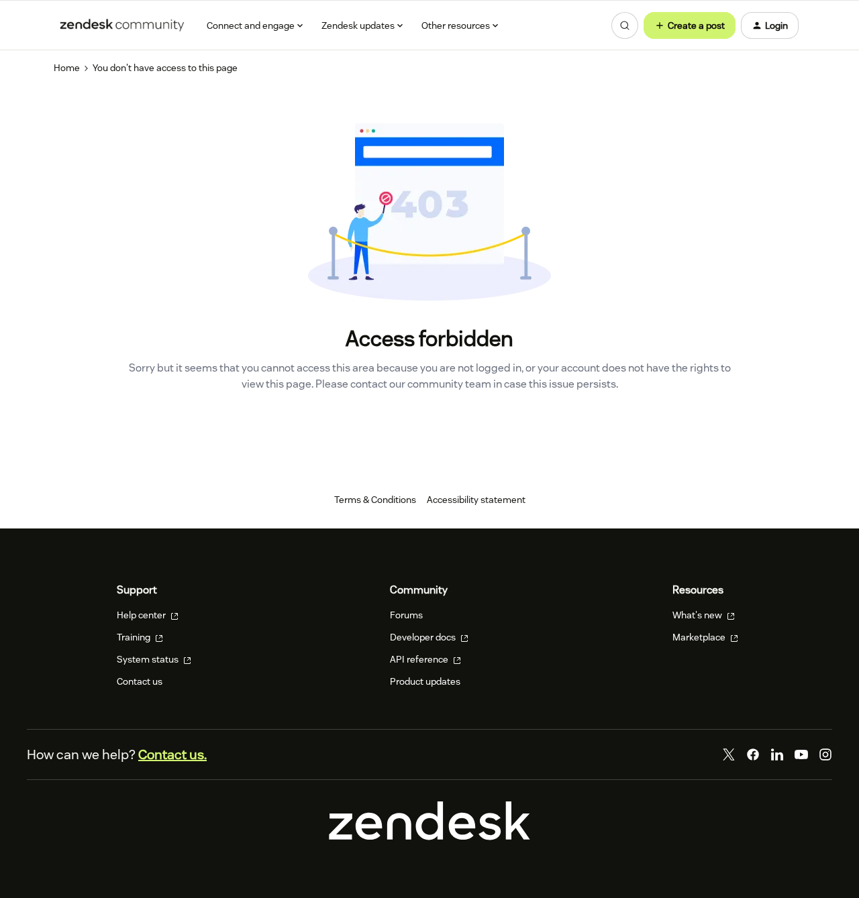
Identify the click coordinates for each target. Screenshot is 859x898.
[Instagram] (825, 754)
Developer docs (424, 637)
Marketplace (699, 637)
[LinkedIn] (777, 754)
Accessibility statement (476, 500)
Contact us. (172, 754)
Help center (142, 615)
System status (149, 659)
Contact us (139, 681)
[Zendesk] (429, 837)
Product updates (425, 681)
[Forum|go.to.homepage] (122, 25)
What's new (698, 615)
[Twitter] (729, 754)
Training (134, 637)
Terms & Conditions (375, 500)
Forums (406, 615)
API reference (420, 659)
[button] (690, 25)
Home (67, 68)
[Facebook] (753, 754)
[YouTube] (801, 754)
